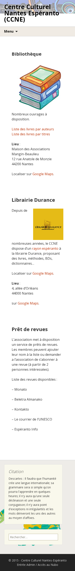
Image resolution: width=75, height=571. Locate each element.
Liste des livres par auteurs (33, 129)
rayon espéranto (45, 248)
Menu (9, 31)
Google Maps (42, 174)
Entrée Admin (26, 565)
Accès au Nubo (48, 565)
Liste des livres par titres (31, 134)
